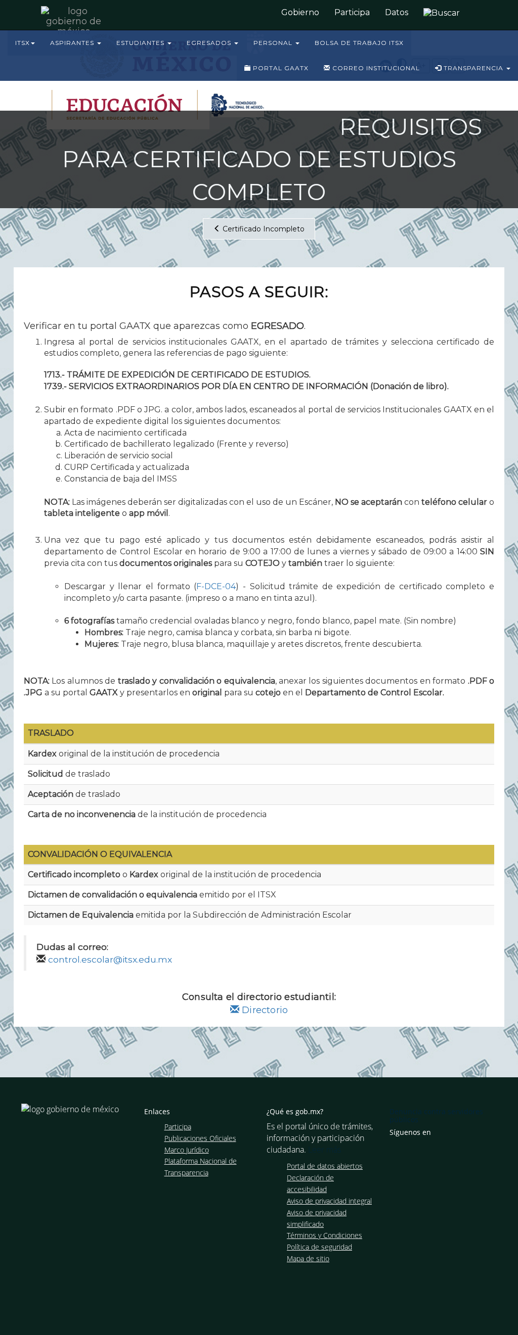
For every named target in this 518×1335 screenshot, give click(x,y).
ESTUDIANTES (141, 42)
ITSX (22, 42)
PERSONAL (273, 42)
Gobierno (300, 12)
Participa (352, 12)
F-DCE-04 (216, 586)
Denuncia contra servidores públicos (436, 1115)
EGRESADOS (210, 42)
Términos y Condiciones (324, 1235)
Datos (396, 12)
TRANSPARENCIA (473, 68)
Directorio (263, 1010)
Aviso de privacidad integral (329, 1201)
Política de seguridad (319, 1247)
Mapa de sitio (308, 1258)
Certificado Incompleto (263, 228)
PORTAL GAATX (280, 68)
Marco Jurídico (186, 1150)
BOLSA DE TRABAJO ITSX (359, 42)
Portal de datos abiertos (325, 1166)
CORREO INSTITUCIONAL (375, 68)
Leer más (324, 1149)
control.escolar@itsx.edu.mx (110, 959)
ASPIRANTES (73, 42)
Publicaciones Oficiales (200, 1138)
